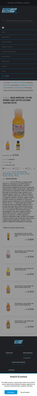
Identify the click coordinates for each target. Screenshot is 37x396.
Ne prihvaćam (25, 392)
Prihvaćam (10, 392)
